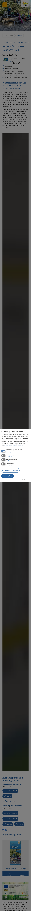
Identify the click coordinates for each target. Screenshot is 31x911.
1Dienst (9, 452)
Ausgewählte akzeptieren (10, 470)
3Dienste (9, 465)
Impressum (21, 445)
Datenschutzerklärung (10, 445)
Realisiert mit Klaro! (25, 479)
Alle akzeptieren (7, 476)
